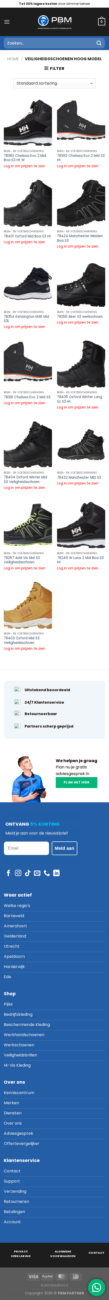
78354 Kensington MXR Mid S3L (26, 318)
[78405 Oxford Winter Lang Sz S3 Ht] (81, 364)
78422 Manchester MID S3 (79, 477)
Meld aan (64, 848)
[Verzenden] (99, 43)
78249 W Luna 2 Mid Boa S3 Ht (80, 560)
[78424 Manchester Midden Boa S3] (81, 203)
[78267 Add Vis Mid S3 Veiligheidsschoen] (28, 525)
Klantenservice (54, 1285)
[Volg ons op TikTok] (28, 873)
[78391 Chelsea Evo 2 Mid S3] (28, 364)
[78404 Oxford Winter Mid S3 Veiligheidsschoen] (28, 444)
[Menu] (7, 22)
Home (13, 59)
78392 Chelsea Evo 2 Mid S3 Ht (81, 158)
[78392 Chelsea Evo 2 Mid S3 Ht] (81, 123)
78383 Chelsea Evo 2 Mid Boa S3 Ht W (25, 158)
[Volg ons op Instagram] (18, 873)
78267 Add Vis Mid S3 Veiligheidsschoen (22, 560)
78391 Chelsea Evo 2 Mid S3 (27, 397)
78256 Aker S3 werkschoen (80, 316)
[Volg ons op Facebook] (8, 873)
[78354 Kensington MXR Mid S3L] (28, 284)
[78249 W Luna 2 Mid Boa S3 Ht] (81, 525)
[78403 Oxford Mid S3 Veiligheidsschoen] (28, 605)
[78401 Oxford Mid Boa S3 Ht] (28, 203)
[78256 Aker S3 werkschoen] (81, 284)
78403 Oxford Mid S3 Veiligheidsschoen (22, 640)
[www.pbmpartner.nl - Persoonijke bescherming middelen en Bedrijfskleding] (54, 22)
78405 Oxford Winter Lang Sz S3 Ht (79, 399)
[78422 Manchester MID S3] (81, 444)
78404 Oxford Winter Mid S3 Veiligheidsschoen (25, 479)
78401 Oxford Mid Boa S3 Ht (27, 236)
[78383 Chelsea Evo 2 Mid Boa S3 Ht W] (28, 123)
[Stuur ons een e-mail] (37, 873)
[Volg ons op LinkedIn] (56, 873)
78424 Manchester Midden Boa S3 (80, 238)
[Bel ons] (47, 873)
